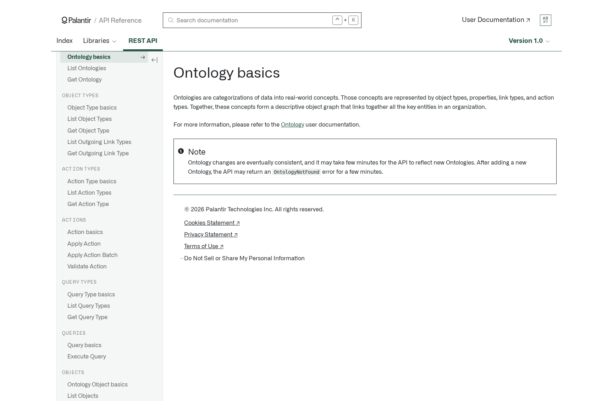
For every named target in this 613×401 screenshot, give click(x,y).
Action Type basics (91, 181)
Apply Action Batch (92, 255)
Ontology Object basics (97, 385)
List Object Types (89, 119)
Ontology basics (89, 57)
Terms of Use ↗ (203, 246)
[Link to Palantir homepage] (76, 20)
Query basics (84, 345)
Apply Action (84, 244)
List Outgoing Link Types (99, 142)
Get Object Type (88, 131)
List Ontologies (86, 68)
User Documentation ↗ (496, 20)
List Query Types (88, 306)
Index (64, 41)
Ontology (292, 125)
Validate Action (87, 266)
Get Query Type (87, 317)
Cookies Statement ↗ (212, 223)
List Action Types (89, 193)
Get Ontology (84, 80)
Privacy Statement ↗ (211, 235)
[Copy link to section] (169, 73)
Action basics (85, 232)
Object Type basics (92, 108)
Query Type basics (91, 294)
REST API (143, 41)
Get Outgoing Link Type (98, 153)
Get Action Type (88, 204)
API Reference (120, 21)
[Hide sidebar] (154, 59)
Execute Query (86, 357)
